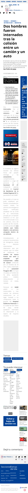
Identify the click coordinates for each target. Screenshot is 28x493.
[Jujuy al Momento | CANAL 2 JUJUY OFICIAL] (16, 459)
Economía (8, 1)
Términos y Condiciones (5, 485)
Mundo (24, 1)
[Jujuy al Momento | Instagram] (7, 13)
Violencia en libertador (21, 370)
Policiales (19, 1)
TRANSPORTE (13, 475)
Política (3, 1)
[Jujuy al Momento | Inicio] (26, 466)
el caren (6, 370)
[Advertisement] (14, 336)
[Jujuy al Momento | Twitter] (4, 13)
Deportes (14, 1)
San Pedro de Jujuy (17, 358)
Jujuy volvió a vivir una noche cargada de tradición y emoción (23, 424)
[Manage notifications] (25, 490)
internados (7, 358)
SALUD (11, 480)
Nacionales (3, 473)
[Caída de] (12, 374)
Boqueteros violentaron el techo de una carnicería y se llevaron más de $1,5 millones (7, 382)
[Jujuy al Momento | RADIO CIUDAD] (25, 462)
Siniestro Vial (7, 361)
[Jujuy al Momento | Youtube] (10, 13)
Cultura (7, 475)
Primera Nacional (22, 429)
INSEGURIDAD (13, 478)
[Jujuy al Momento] (7, 458)
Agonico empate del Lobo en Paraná (22, 434)
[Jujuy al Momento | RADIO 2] (25, 459)
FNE (6, 478)
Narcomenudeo (14, 372)
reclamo (10, 413)
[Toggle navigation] (2, 6)
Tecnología (8, 480)
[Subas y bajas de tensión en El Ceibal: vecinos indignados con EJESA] (10, 411)
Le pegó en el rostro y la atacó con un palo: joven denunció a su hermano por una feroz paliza (19, 385)
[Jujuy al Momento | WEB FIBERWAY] (22, 459)
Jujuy (2, 470)
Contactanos (23, 478)
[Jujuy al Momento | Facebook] (1, 13)
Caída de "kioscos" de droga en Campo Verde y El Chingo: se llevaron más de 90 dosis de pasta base (12, 389)
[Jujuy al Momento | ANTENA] (19, 459)
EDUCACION (13, 473)
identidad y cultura (22, 418)
